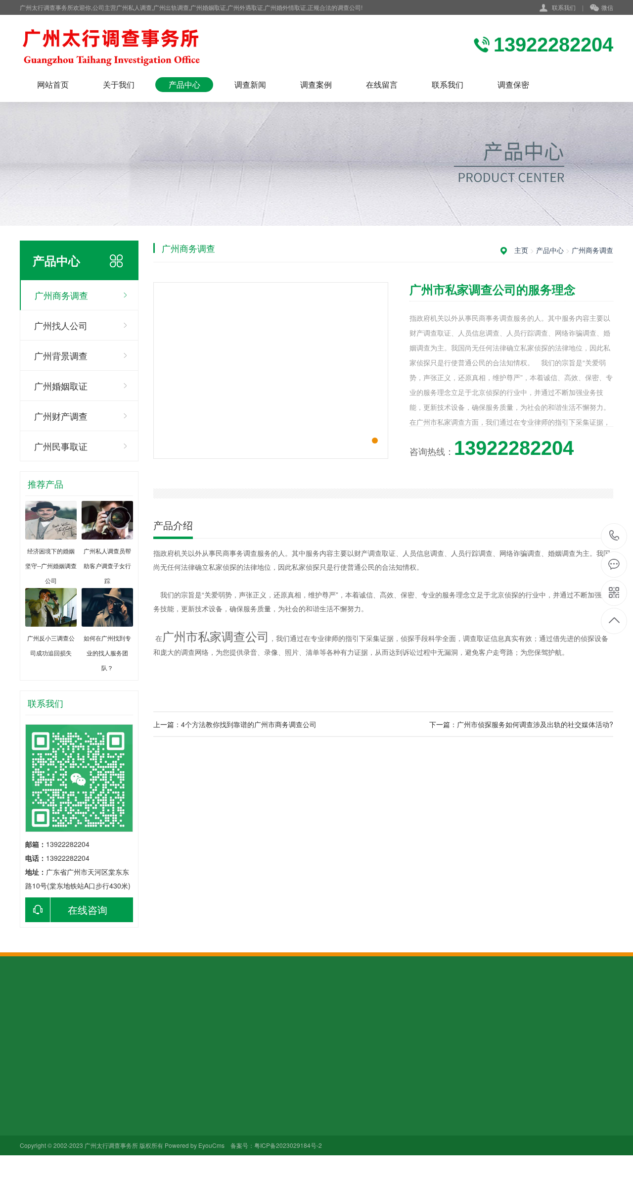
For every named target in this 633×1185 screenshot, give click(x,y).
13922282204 (614, 536)
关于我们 (119, 84)
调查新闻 (250, 84)
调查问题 (171, 1110)
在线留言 (382, 84)
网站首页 (53, 84)
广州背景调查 (61, 355)
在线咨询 (87, 909)
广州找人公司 (61, 325)
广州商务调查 (61, 295)
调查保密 (513, 84)
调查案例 (316, 84)
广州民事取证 (61, 446)
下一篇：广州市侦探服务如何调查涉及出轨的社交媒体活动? (521, 724)
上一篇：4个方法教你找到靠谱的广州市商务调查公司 (234, 724)
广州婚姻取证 (61, 385)
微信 (607, 7)
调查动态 (171, 1096)
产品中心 (184, 84)
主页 (521, 250)
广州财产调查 (61, 415)
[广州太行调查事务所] (138, 46)
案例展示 (240, 1096)
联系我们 (564, 7)
